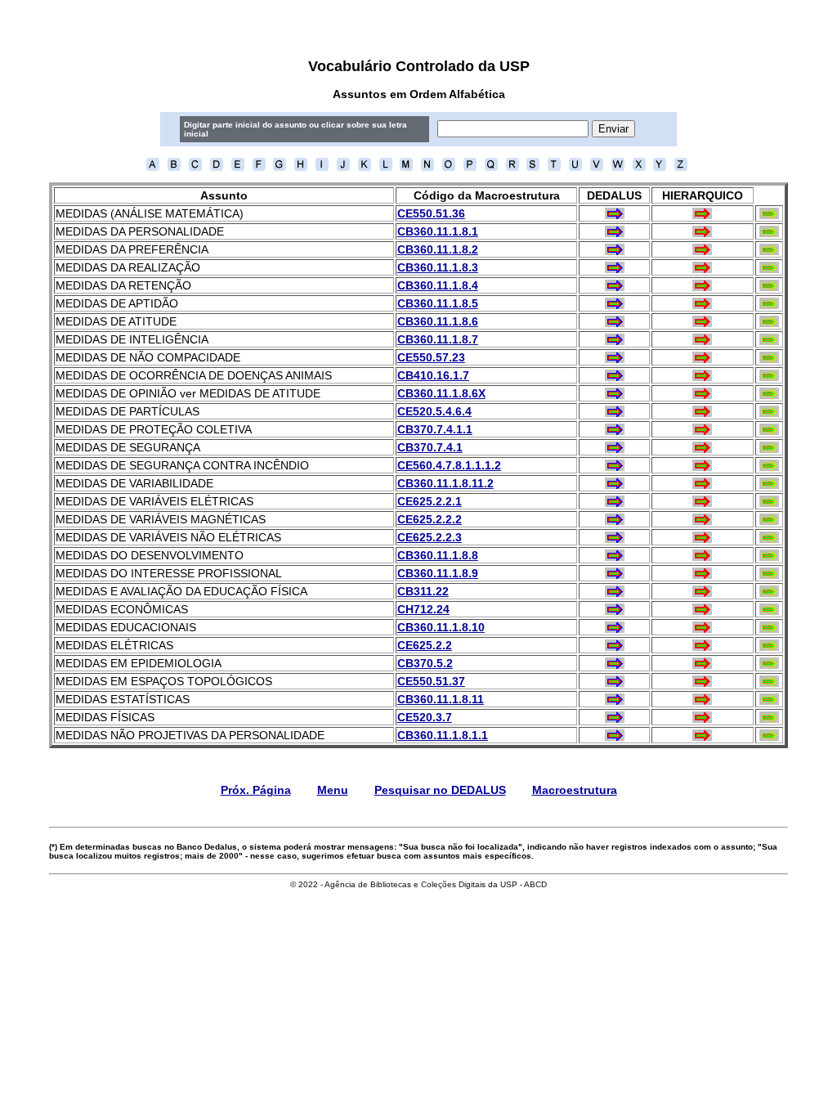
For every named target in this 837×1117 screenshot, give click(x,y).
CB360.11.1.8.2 (437, 249)
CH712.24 (423, 609)
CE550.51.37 (431, 681)
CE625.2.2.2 (429, 519)
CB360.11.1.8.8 (437, 555)
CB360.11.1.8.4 (437, 285)
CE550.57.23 (431, 357)
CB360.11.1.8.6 (437, 321)
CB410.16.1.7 (433, 375)
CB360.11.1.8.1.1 (442, 735)
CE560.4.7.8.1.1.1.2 (449, 465)
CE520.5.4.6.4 (434, 411)
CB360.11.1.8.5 (437, 303)
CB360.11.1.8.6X (441, 393)
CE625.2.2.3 (429, 537)
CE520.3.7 (424, 717)
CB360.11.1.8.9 (437, 573)
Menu (332, 789)
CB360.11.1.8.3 (437, 267)
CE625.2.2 (424, 645)
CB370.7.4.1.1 (434, 429)
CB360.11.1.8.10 (441, 627)
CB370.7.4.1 (430, 447)
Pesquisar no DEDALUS (440, 789)
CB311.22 (423, 591)
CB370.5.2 (425, 663)
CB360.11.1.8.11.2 (445, 483)
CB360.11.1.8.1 (437, 231)
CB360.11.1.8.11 (440, 699)
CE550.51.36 (431, 213)
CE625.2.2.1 (429, 501)
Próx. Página (256, 789)
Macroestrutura (574, 789)
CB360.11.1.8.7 (437, 339)
